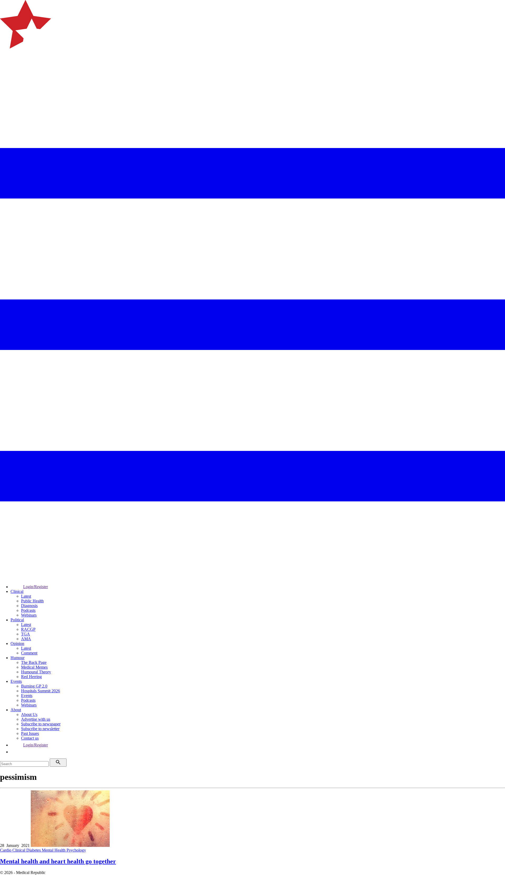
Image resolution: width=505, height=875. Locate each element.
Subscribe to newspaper (40, 724)
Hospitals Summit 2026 (40, 691)
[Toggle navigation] (6, 70)
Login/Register (35, 586)
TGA (25, 634)
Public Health (32, 601)
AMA (26, 639)
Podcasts (28, 610)
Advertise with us (35, 719)
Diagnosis (29, 605)
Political (17, 620)
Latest (26, 596)
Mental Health (54, 850)
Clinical (17, 591)
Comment (29, 653)
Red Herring (31, 676)
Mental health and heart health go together (58, 861)
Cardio (6, 850)
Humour (17, 657)
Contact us (30, 738)
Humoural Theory (36, 672)
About (16, 710)
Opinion (17, 643)
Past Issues (30, 733)
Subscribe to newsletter (40, 728)
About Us (29, 714)
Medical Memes (34, 667)
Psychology (76, 850)
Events (16, 681)
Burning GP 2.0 (34, 686)
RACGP (28, 629)
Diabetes (34, 850)
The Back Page (34, 662)
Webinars (29, 615)
